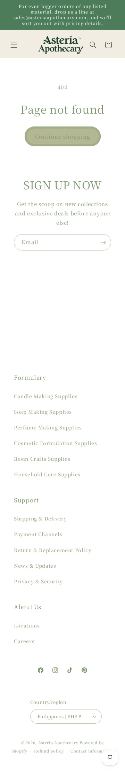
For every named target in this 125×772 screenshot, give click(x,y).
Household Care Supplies (47, 474)
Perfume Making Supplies (48, 427)
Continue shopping (62, 136)
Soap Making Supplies (43, 411)
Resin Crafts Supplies (42, 458)
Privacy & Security (38, 581)
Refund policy (49, 751)
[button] (14, 44)
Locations (27, 625)
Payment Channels (38, 534)
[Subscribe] (103, 242)
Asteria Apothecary (58, 742)
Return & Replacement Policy (52, 550)
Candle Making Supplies (45, 396)
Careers (24, 641)
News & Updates (35, 565)
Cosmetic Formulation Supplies (55, 443)
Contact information (92, 751)
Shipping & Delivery (40, 518)
